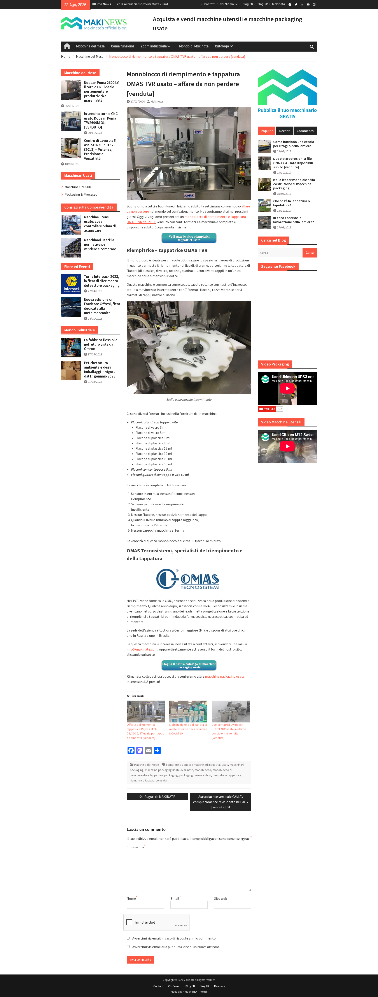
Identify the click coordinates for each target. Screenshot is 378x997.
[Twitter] (296, 4)
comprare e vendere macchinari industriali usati (197, 765)
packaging (171, 775)
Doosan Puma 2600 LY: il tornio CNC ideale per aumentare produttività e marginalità (101, 91)
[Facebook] (289, 4)
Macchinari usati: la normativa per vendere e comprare (100, 244)
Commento (135, 847)
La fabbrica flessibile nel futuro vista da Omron (100, 344)
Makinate (278, 4)
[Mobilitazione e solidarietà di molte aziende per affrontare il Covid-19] (188, 711)
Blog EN (248, 4)
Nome (131, 898)
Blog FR (262, 4)
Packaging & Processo (81, 194)
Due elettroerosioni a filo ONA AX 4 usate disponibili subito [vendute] (293, 163)
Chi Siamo (227, 4)
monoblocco (203, 770)
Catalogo (222, 46)
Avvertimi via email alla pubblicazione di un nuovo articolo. (176, 947)
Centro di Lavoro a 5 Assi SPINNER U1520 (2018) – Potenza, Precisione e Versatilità (100, 149)
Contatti (209, 4)
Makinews (157, 101)
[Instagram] (314, 4)
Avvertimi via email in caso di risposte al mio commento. (174, 938)
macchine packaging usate (225, 676)
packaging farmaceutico (195, 775)
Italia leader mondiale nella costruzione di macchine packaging (294, 184)
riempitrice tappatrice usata (148, 780)
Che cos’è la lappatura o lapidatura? (291, 203)
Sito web (220, 898)
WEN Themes (199, 992)
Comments (305, 131)
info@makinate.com (142, 649)
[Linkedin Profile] (302, 4)
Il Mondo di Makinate (192, 46)
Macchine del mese (90, 46)
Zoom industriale (154, 46)
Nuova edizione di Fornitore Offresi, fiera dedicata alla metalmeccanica (102, 306)
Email (174, 898)
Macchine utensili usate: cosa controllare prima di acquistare (100, 224)
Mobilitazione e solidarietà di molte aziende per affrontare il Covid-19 (188, 729)
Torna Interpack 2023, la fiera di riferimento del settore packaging (102, 281)
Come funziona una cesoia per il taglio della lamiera (293, 144)
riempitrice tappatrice (227, 775)
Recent (284, 131)
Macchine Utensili (78, 187)
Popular (267, 131)
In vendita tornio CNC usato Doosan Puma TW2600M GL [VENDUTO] (101, 120)
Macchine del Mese (146, 765)
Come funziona (122, 46)
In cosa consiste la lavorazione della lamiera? (293, 220)
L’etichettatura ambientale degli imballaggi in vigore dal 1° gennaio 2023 (100, 369)
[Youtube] (308, 4)
